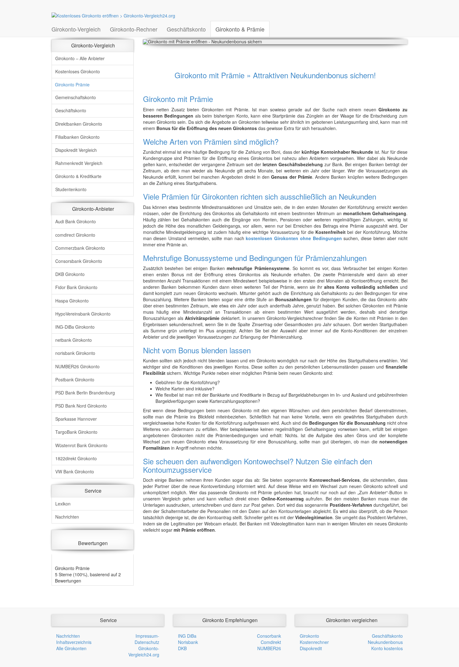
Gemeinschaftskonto (75, 97)
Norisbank (188, 642)
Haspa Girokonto (72, 300)
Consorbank (269, 636)
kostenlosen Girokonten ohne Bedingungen (294, 238)
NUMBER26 (269, 648)
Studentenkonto (70, 189)
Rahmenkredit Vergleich (78, 163)
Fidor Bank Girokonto (76, 287)
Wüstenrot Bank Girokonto (81, 445)
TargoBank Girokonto (76, 432)
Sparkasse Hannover (76, 419)
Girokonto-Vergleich (76, 29)
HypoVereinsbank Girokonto (83, 314)
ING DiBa (187, 636)
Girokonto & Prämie (239, 29)
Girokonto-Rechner (133, 29)
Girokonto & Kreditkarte (78, 176)
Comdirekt (271, 642)
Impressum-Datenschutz (147, 639)
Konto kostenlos (387, 648)
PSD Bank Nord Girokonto (81, 406)
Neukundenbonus (385, 642)
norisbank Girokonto (75, 353)
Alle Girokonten (71, 648)
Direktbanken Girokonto (78, 124)
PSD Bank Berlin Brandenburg (85, 392)
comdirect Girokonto (75, 235)
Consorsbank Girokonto (78, 261)
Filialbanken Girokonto (77, 137)
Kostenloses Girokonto (77, 71)
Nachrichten (67, 517)
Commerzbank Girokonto (80, 248)
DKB (182, 648)
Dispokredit (311, 648)
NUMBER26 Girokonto (77, 366)
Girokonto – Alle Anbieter (80, 58)
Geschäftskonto (186, 29)
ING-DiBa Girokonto (75, 327)
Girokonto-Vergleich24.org (143, 651)
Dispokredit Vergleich (76, 150)
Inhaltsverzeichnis (73, 642)
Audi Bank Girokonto (75, 221)
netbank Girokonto (73, 340)
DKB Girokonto (70, 274)
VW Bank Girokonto (74, 471)
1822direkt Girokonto (76, 458)
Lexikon (63, 503)
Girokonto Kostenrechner (314, 639)
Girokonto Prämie (72, 84)
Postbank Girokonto (74, 379)
